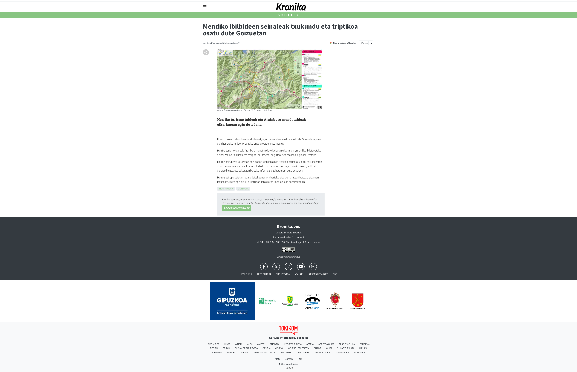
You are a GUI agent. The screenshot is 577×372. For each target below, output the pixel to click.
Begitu (214, 348)
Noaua (244, 352)
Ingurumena (226, 189)
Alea (249, 344)
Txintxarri (302, 352)
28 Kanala (359, 352)
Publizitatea (283, 274)
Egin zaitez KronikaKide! (236, 207)
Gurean (289, 359)
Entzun (364, 43)
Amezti (261, 344)
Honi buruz (246, 274)
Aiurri (238, 344)
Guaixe (317, 348)
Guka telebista (345, 348)
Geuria (266, 348)
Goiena (279, 348)
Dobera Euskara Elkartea (289, 232)
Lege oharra (264, 274)
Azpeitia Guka (326, 344)
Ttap (300, 359)
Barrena (364, 344)
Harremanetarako (317, 274)
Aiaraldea (213, 344)
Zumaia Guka (342, 352)
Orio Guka (286, 352)
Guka (329, 348)
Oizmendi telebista (264, 352)
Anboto (274, 344)
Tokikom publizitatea (288, 364)
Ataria (310, 344)
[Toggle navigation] (204, 6)
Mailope (231, 352)
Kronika (217, 352)
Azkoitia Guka (347, 344)
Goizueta (288, 15)
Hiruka (363, 348)
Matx (277, 359)
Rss (335, 274)
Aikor (227, 344)
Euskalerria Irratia (246, 348)
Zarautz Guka (322, 352)
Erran (226, 348)
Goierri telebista (298, 348)
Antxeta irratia (293, 344)
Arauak (299, 274)
